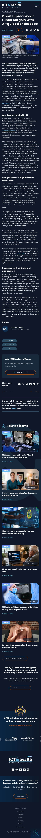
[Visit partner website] (7, 739)
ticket (14, 408)
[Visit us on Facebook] (20, 770)
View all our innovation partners (20, 726)
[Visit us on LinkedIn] (24, 770)
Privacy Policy (20, 817)
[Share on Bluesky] (35, 30)
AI (9, 349)
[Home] (2, 11)
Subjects (20, 814)
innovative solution (8, 130)
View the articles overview (15, 658)
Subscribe (20, 796)
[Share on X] (31, 30)
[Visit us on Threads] (13, 770)
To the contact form (20, 688)
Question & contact (20, 808)
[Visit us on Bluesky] (16, 770)
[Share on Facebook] (38, 30)
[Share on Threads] (27, 30)
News (6, 11)
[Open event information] (36, 833)
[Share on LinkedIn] (34, 384)
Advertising (20, 811)
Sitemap (20, 824)
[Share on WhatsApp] (38, 384)
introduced (20, 253)
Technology (9, 345)
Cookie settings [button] (20, 827)
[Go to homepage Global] (11, 5)
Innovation (13, 11)
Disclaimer (20, 820)
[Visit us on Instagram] (28, 770)
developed (5, 103)
